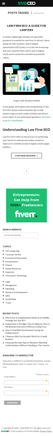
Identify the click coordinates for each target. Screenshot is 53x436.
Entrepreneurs (11, 261)
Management (11, 285)
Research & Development (16, 292)
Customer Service (13, 254)
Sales (7, 296)
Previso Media (32, 431)
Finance (8, 265)
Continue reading (26, 155)
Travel (8, 303)
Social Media (10, 299)
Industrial (9, 272)
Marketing (9, 289)
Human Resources (13, 268)
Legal (7, 282)
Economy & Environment (16, 258)
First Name (25, 387)
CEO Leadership (12, 251)
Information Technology (16, 276)
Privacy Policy (46, 431)
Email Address (25, 377)
